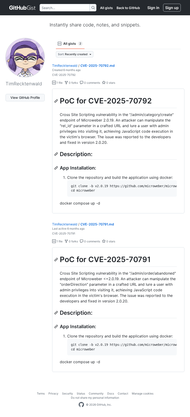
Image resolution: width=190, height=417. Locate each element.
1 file (59, 82)
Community (96, 393)
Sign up (172, 7)
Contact (123, 393)
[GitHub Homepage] (81, 405)
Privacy (53, 393)
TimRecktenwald (64, 65)
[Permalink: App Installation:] (56, 168)
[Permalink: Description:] (56, 154)
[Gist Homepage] (22, 7)
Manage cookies (142, 393)
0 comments (91, 82)
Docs (110, 393)
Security (67, 393)
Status (81, 393)
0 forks (73, 82)
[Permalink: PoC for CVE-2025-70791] (56, 260)
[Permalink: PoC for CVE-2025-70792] (56, 101)
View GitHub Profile (25, 97)
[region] (118, 151)
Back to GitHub (128, 8)
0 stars (110, 82)
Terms (41, 393)
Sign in (153, 7)
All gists (106, 8)
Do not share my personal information (95, 397)
